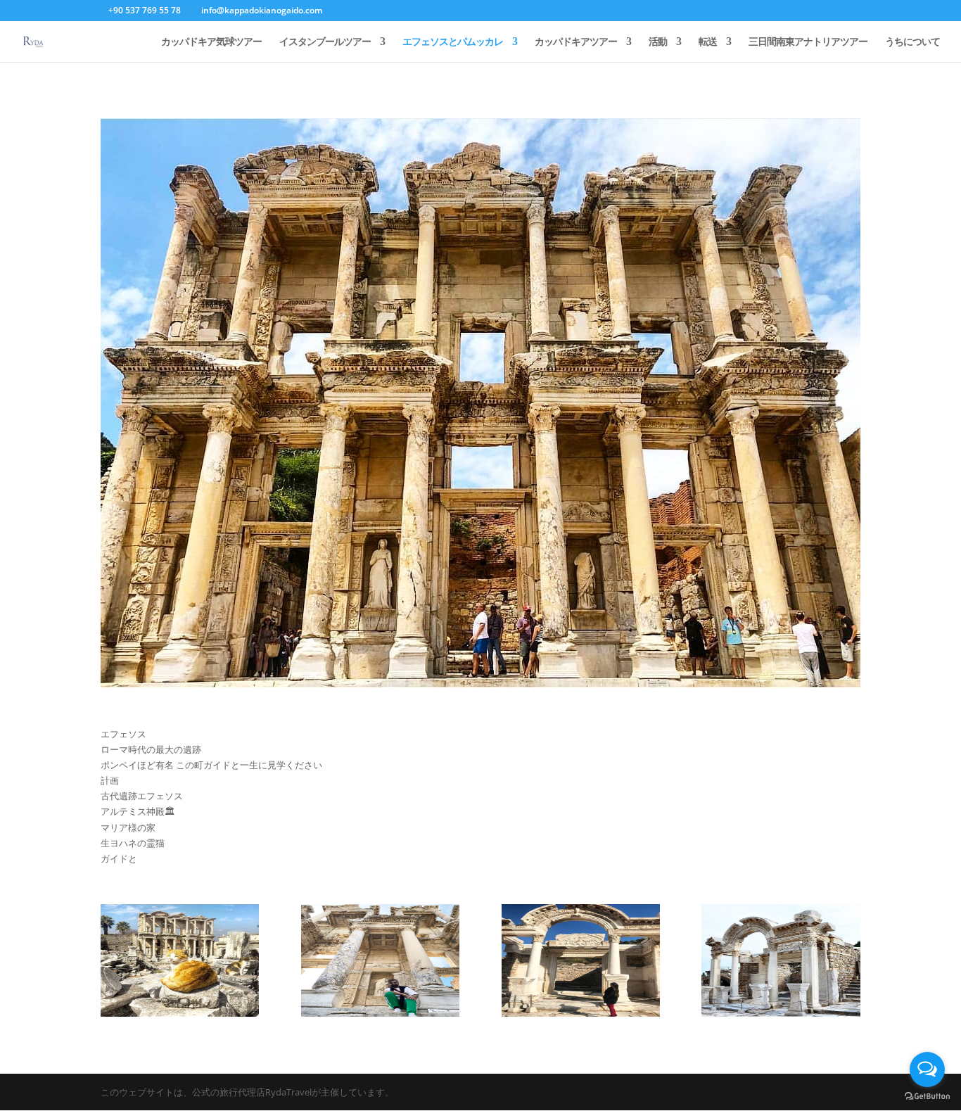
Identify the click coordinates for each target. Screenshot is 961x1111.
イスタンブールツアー (325, 42)
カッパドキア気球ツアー (211, 42)
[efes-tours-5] (780, 1013)
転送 (708, 42)
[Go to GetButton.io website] (927, 1096)
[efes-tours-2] (180, 1013)
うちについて (912, 42)
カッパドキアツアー (576, 42)
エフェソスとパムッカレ (452, 42)
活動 (658, 42)
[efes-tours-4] (581, 1013)
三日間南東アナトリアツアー (808, 42)
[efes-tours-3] (380, 1013)
